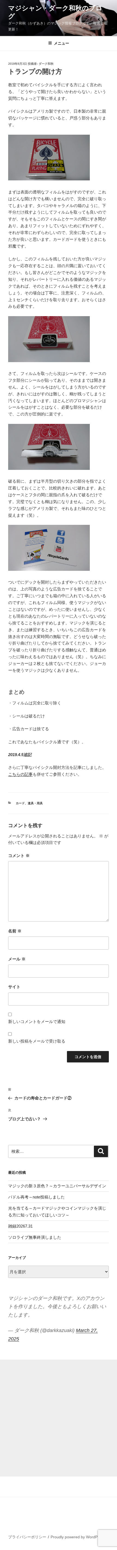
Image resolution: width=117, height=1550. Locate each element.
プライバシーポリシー (27, 1537)
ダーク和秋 (46, 63)
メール (17, 959)
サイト (14, 986)
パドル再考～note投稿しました (36, 1197)
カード (20, 803)
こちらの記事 (20, 774)
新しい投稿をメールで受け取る (36, 1041)
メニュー (61, 43)
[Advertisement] (58, 1418)
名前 (14, 931)
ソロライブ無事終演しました (34, 1237)
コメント (19, 855)
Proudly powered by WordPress (78, 1537)
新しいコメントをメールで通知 (36, 1021)
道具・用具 (35, 803)
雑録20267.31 (20, 1226)
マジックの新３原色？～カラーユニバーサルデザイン (57, 1186)
